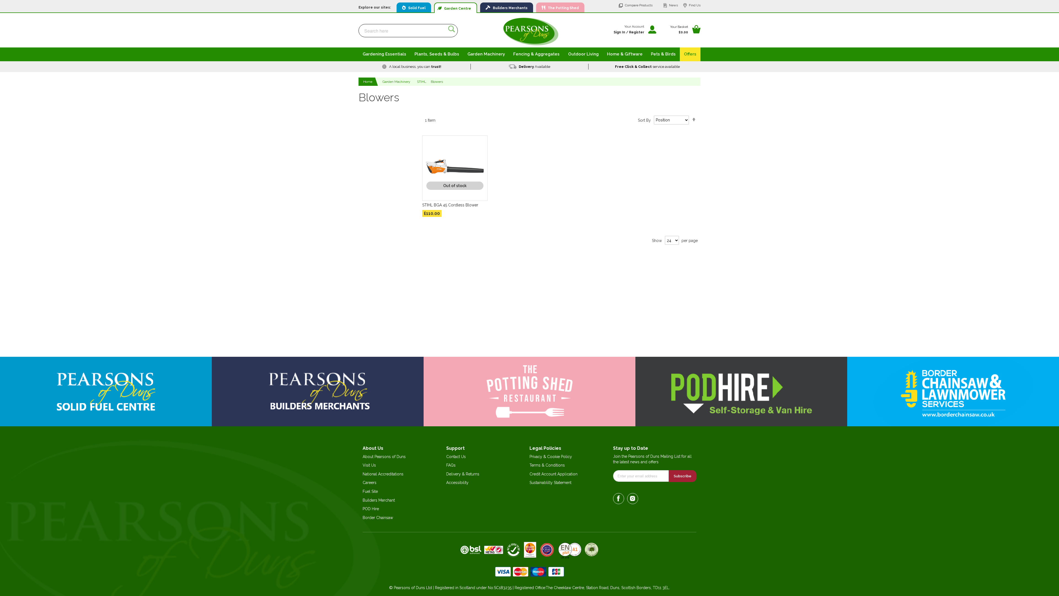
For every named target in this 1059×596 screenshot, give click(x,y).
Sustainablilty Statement (550, 482)
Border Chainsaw (378, 517)
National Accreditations (383, 474)
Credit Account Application (553, 474)
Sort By (644, 120)
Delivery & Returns (462, 474)
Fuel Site (370, 491)
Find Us (694, 5)
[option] (412, 67)
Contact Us (456, 456)
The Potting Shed (562, 8)
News (673, 5)
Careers (369, 482)
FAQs (451, 465)
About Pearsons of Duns (384, 456)
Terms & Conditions (547, 465)
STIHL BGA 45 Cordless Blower (450, 205)
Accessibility (457, 482)
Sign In (619, 32)
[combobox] (408, 30)
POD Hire (371, 509)
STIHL (421, 82)
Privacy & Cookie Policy (551, 456)
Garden (456, 8)
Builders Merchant (379, 500)
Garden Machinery (396, 82)
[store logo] (530, 31)
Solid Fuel (416, 8)
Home (368, 82)
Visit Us (369, 465)
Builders (509, 8)
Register (636, 32)
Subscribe (682, 476)
